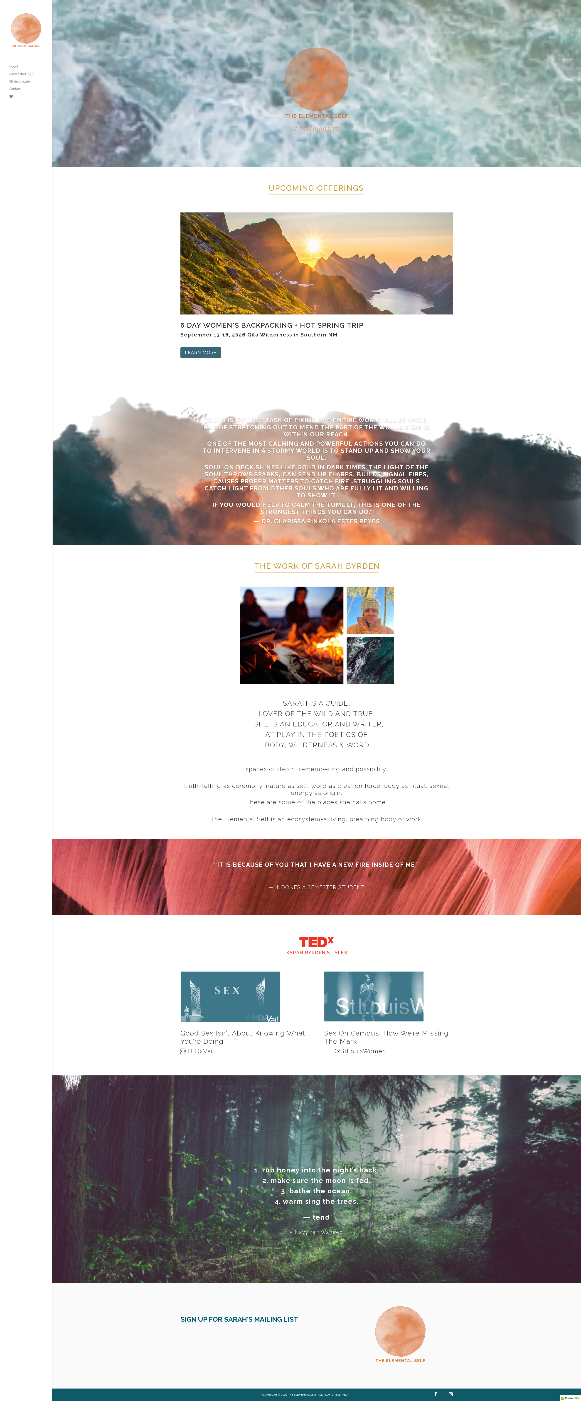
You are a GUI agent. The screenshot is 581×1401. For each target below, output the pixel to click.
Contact (15, 89)
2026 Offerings (21, 74)
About (13, 66)
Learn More (201, 352)
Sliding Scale (19, 81)
